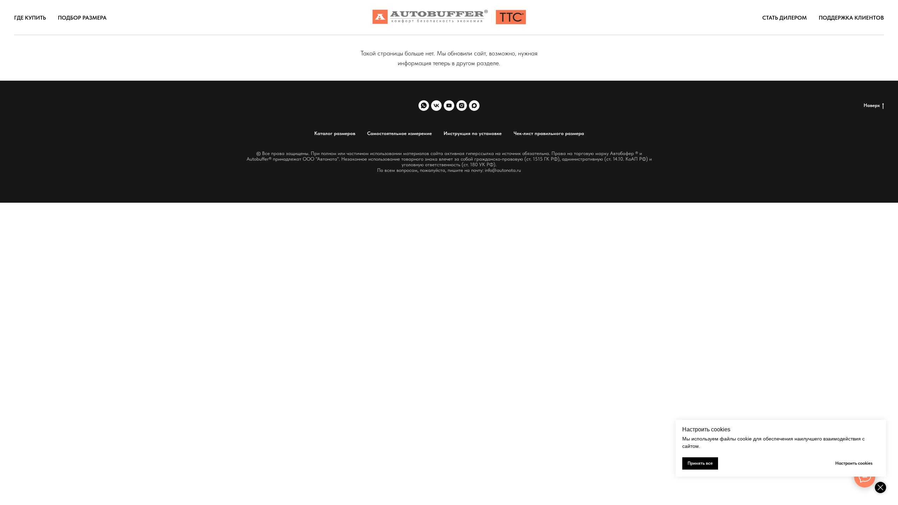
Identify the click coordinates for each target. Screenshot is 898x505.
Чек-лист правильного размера (549, 133)
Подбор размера (82, 17)
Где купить (30, 17)
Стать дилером (784, 17)
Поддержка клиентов (851, 17)
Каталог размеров (334, 133)
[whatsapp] (423, 105)
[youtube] (449, 105)
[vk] (436, 105)
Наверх (872, 105)
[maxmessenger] (474, 105)
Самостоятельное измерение (399, 133)
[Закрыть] (880, 487)
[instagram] (461, 105)
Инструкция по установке (473, 133)
